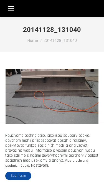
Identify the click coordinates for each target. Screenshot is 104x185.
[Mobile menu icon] (11, 8)
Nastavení (39, 165)
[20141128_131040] (52, 103)
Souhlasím (18, 176)
